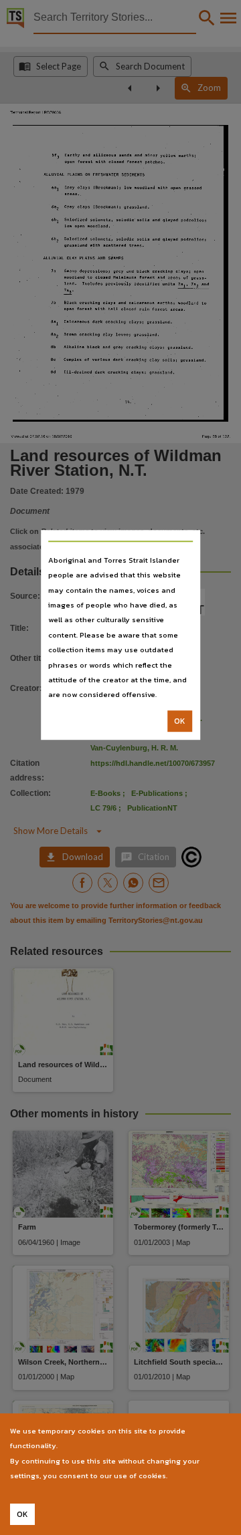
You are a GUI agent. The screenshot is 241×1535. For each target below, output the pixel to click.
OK (179, 721)
